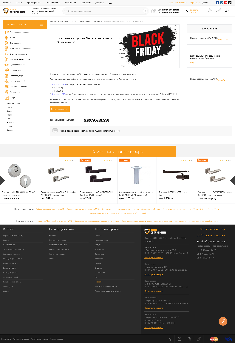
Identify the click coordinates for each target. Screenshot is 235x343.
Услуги (19, 3)
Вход (171, 3)
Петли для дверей (10, 273)
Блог (8, 119)
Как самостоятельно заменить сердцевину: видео (97, 221)
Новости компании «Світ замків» (87, 21)
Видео (9, 111)
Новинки (52, 235)
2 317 (87, 198)
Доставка (99, 3)
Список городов (56, 339)
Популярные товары (57, 240)
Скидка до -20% (59, 84)
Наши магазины (53, 3)
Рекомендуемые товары (59, 249)
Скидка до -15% (59, 94)
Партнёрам (86, 3)
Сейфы (6, 291)
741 (47, 198)
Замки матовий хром (150, 209)
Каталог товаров (16, 24)
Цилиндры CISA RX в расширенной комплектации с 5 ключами (205, 57)
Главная (7, 3)
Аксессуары (8, 286)
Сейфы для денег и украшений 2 (50, 209)
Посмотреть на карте (153, 258)
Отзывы (10, 126)
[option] (19, 180)
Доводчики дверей (10, 277)
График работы (34, 3)
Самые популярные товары (118, 151)
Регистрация (181, 3)
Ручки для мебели (10, 263)
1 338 (165, 198)
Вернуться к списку (59, 109)
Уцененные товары (57, 254)
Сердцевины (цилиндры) (13, 235)
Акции (9, 115)
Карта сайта (6, 339)
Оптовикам (99, 254)
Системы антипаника (11, 254)
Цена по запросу (11, 198)
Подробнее (223, 39)
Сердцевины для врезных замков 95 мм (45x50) (184, 209)
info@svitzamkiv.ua (214, 241)
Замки (6, 240)
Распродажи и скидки (58, 245)
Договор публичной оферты (106, 286)
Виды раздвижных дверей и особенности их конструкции (146, 221)
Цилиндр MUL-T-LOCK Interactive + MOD (55, 221)
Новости (10, 122)
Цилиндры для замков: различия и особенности (196, 221)
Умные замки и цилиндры (13, 249)
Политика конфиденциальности (107, 291)
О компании (70, 3)
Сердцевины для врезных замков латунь (120, 209)
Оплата (98, 263)
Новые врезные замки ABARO (203, 79)
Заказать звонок (194, 11)
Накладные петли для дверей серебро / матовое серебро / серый (117, 213)
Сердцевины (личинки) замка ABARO (83, 209)
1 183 (126, 198)
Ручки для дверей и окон (13, 259)
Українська (195, 3)
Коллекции (99, 249)
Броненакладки (9, 268)
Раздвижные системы (12, 282)
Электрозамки (9, 245)
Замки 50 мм (213, 209)
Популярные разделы (40, 339)
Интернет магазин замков (60, 21)
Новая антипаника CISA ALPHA (204, 38)
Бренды (10, 130)
